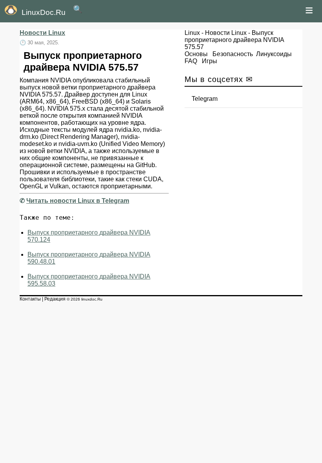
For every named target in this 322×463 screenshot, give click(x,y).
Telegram (205, 98)
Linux (192, 32)
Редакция (55, 299)
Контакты (30, 299)
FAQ (191, 61)
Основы (196, 54)
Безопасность (232, 54)
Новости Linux (42, 32)
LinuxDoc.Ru (44, 12)
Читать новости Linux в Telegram (77, 200)
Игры (209, 61)
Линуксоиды (274, 54)
